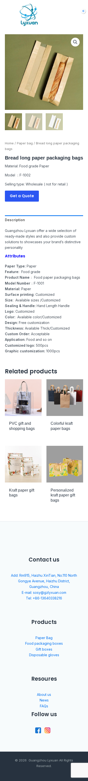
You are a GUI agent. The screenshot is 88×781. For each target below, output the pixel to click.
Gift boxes (44, 649)
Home (9, 143)
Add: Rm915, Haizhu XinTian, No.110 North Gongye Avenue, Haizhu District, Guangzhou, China (44, 581)
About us (44, 694)
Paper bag (25, 143)
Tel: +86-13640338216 (44, 598)
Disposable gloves (44, 655)
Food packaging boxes (44, 643)
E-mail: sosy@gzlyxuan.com (44, 592)
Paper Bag (44, 638)
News (44, 700)
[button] (75, 42)
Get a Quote (22, 195)
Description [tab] (15, 220)
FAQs (44, 706)
